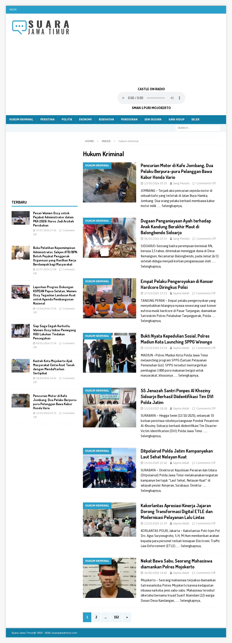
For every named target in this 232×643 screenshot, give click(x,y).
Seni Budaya (153, 119)
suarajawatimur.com (64, 632)
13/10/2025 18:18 (155, 408)
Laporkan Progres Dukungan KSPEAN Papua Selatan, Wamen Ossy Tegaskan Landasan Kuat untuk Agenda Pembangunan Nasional (55, 295)
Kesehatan (106, 119)
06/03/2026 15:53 (155, 238)
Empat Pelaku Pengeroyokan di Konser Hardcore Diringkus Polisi (177, 284)
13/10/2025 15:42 (155, 463)
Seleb (195, 119)
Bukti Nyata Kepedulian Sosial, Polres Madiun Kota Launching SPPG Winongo (176, 339)
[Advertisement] (151, 50)
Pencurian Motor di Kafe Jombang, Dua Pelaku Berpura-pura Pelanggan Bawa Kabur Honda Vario (177, 171)
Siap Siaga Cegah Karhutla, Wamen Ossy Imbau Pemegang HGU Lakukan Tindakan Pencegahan (54, 332)
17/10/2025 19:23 (155, 293)
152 (116, 617)
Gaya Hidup (176, 119)
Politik (67, 119)
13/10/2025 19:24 (155, 348)
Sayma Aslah (181, 293)
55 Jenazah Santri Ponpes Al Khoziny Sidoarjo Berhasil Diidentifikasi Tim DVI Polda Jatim (177, 396)
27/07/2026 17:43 (46, 230)
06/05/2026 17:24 (46, 343)
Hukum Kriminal (21, 119)
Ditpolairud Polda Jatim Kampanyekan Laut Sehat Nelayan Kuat (177, 454)
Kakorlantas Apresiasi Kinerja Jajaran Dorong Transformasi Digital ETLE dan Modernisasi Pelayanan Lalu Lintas (177, 511)
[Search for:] (197, 127)
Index (13, 9)
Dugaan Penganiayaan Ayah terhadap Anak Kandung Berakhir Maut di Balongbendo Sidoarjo (176, 226)
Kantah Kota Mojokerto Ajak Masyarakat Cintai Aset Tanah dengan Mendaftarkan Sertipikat (54, 367)
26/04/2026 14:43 (46, 378)
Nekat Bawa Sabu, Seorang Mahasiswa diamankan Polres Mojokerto (176, 564)
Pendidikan (129, 119)
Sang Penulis (181, 183)
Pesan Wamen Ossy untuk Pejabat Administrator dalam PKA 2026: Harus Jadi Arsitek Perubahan (53, 219)
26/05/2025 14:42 (155, 573)
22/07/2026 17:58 (46, 269)
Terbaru (19, 202)
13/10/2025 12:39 (155, 523)
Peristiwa (47, 119)
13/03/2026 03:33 (155, 183)
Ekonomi (85, 119)
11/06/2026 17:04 (46, 308)
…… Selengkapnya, (169, 206)
